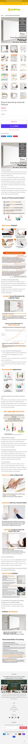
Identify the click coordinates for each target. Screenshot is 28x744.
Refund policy (14, 707)
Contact (14, 711)
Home (2, 15)
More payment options (14, 129)
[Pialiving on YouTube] (18, 717)
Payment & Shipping (14, 709)
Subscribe (23, 727)
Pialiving (13, 732)
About (14, 705)
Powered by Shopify (20, 732)
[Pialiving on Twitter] (9, 717)
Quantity (3, 114)
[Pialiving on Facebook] (12, 717)
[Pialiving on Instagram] (15, 717)
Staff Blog (14, 674)
